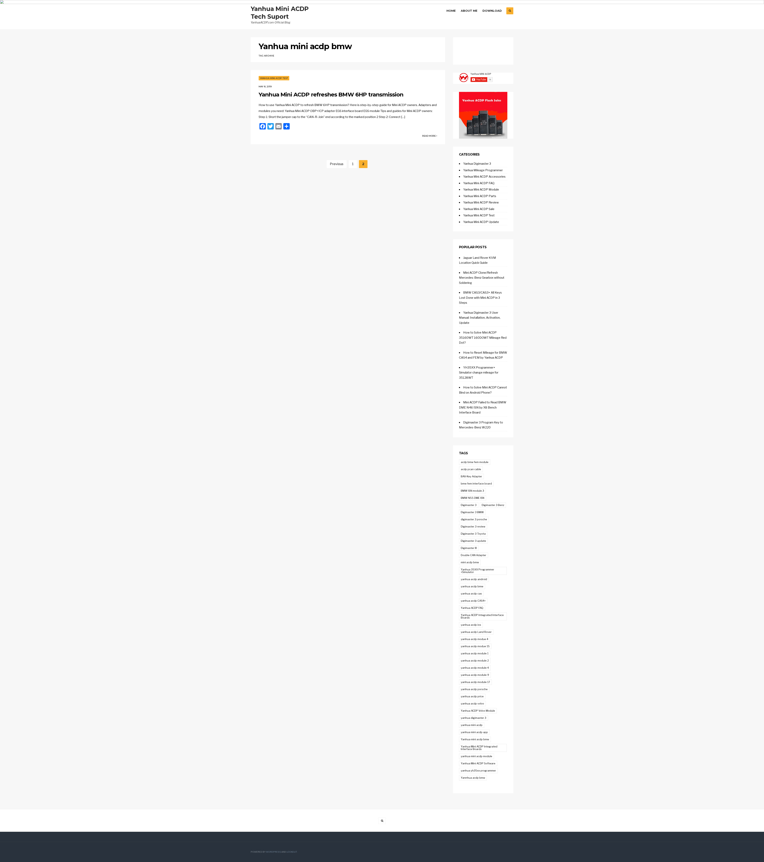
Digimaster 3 (469, 505)
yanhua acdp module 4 (475, 667)
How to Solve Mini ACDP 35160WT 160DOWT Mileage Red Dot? (483, 337)
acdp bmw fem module (474, 462)
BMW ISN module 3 (472, 490)
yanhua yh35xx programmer (478, 770)
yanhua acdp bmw (472, 586)
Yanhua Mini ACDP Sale (478, 209)
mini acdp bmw (470, 562)
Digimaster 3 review (473, 526)
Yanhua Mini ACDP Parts (479, 196)
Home (451, 11)
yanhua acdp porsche (474, 689)
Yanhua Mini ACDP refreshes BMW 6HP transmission (331, 94)
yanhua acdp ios (471, 624)
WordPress (273, 852)
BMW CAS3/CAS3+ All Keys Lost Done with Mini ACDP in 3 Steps (480, 298)
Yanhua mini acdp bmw (475, 739)
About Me (469, 11)
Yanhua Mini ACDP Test (274, 78)
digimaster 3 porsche (474, 519)
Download (492, 11)
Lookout (291, 852)
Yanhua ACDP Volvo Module (478, 710)
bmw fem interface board (476, 483)
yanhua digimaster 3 (473, 717)
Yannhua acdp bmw (473, 777)
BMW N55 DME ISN (472, 497)
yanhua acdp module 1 (474, 653)
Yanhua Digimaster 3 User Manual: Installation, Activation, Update (479, 318)
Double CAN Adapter (473, 555)
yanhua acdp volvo (472, 703)
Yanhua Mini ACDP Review (481, 202)
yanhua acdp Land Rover (476, 631)
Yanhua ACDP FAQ (472, 607)
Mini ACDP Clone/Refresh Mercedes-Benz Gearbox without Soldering (481, 278)
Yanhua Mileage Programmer (483, 170)
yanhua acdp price (472, 696)
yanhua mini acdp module (476, 756)
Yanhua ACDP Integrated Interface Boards (482, 616)
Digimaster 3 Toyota (473, 533)
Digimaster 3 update (473, 540)
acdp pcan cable (471, 469)
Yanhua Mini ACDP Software (478, 763)
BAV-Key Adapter (471, 476)
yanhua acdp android (474, 579)
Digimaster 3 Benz (493, 505)
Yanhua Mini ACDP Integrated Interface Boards (479, 748)
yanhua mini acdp (471, 725)
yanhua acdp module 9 (475, 674)
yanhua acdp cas (471, 593)
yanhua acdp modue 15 (475, 646)
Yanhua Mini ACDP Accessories (484, 176)
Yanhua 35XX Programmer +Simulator (477, 571)
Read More (429, 135)
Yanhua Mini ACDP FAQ (478, 183)
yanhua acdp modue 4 (474, 639)
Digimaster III (469, 548)
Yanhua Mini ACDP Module (481, 189)
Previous (336, 164)
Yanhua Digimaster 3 (477, 163)
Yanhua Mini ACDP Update (481, 222)
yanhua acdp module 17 (475, 682)
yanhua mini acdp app (474, 732)
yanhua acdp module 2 (475, 660)
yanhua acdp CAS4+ (473, 600)
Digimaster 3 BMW (472, 512)
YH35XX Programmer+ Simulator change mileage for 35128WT (478, 372)
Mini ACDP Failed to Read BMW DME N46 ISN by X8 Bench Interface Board (482, 407)
